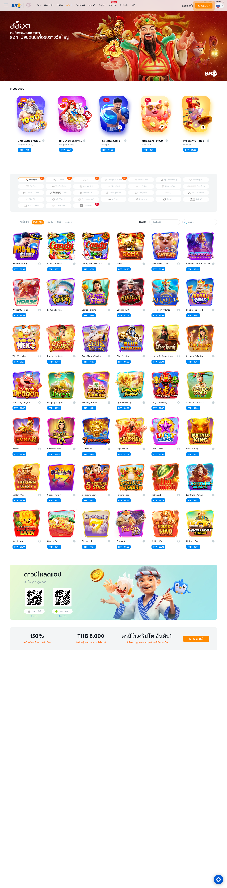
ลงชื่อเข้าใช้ (187, 6)
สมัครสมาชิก (204, 6)
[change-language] (219, 5)
